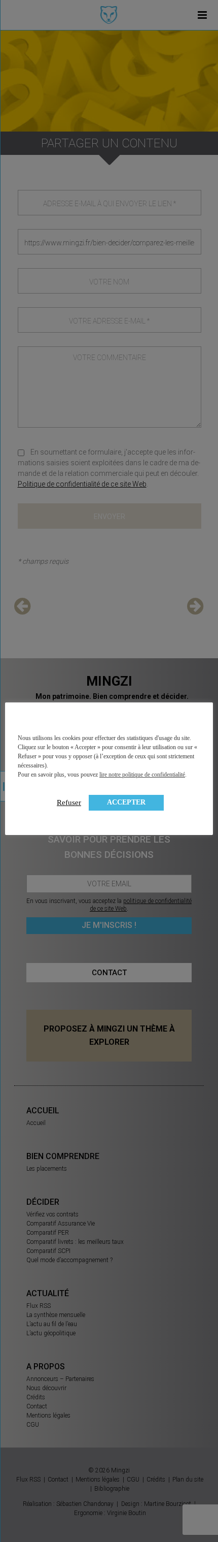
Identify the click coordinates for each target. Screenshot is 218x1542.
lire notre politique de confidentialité (142, 774)
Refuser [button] (69, 802)
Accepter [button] (126, 802)
